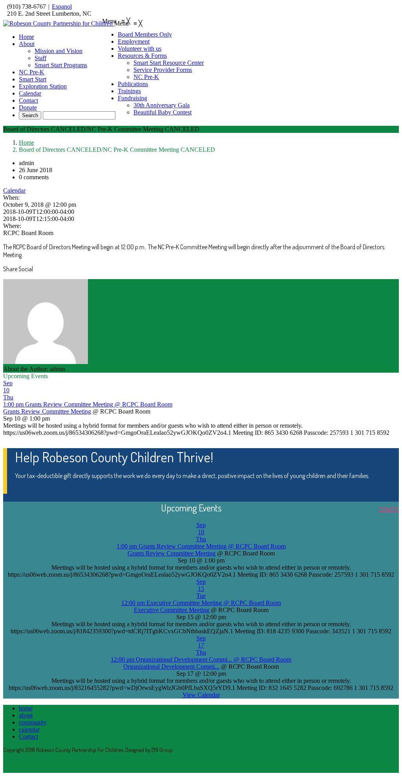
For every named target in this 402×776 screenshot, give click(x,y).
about (26, 715)
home (26, 708)
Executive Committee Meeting (171, 610)
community (33, 722)
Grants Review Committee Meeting (47, 411)
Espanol (62, 6)
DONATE (389, 509)
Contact (28, 736)
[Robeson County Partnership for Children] (58, 23)
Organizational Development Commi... (171, 666)
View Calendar (201, 694)
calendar (29, 729)
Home (26, 142)
